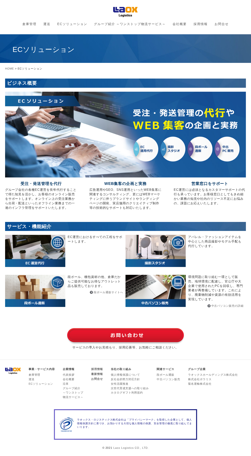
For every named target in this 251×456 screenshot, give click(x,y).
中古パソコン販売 (168, 379)
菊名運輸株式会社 (200, 383)
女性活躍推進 (119, 383)
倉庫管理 (29, 24)
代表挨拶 (69, 374)
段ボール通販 (165, 374)
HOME (9, 68)
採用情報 (201, 24)
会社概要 (180, 24)
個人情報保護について (125, 374)
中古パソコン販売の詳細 (227, 305)
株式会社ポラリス (200, 379)
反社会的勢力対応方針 (125, 379)
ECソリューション (72, 24)
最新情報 (97, 373)
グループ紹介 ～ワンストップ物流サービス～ (130, 24)
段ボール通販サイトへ (108, 292)
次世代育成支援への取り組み (130, 388)
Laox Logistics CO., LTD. (131, 447)
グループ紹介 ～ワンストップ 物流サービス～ (73, 393)
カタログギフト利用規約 (127, 392)
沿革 (66, 383)
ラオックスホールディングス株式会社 (213, 374)
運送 (46, 24)
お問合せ (222, 24)
